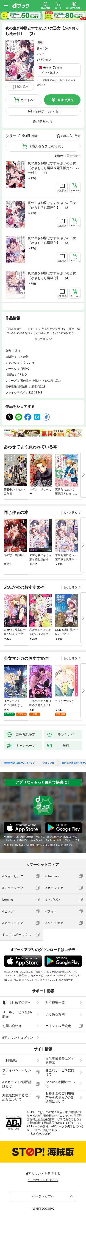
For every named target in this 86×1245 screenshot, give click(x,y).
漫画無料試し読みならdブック (19, 763)
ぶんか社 (23, 356)
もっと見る (70, 512)
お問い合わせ (12, 1026)
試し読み (22, 86)
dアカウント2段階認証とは (17, 1084)
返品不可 (41, 85)
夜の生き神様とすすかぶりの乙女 (41, 380)
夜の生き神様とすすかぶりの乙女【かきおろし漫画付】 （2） (52, 205)
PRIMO (24, 368)
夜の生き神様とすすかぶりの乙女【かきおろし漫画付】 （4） (52, 275)
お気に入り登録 (70, 135)
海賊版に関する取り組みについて (16, 1097)
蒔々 (39, 48)
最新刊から (73, 155)
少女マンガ (27, 362)
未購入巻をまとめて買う (46, 146)
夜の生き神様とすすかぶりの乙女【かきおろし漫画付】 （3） (52, 240)
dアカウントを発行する (43, 1173)
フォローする (45, 48)
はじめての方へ (19, 1002)
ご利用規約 (10, 1060)
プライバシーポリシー (16, 1072)
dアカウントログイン (17, 1037)
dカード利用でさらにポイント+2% (55, 80)
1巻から (60, 155)
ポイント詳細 (47, 72)
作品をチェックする (45, 111)
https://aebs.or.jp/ (40, 1133)
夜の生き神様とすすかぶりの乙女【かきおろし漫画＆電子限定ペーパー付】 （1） (53, 168)
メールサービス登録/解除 (17, 1014)
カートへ (27, 100)
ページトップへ (43, 1196)
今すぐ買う (66, 100)
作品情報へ (41, 121)
